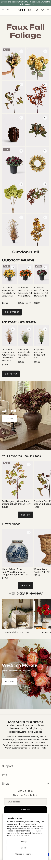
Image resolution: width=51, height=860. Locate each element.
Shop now (25, 515)
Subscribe (25, 809)
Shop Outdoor (12, 312)
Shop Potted (11, 374)
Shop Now (9, 418)
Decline (24, 848)
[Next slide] (46, 484)
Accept (24, 842)
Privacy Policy (23, 835)
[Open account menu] (37, 10)
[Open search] (8, 10)
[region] (25, 3)
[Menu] (3, 10)
